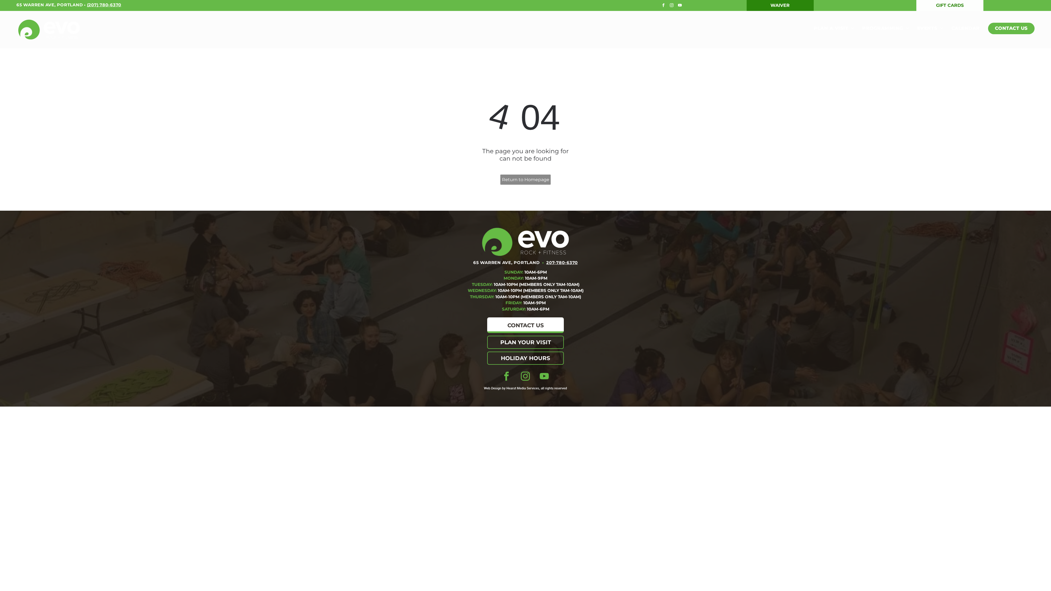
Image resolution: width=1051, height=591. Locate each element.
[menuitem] (829, 28)
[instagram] (672, 6)
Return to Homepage (525, 179)
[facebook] (664, 6)
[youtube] (680, 6)
